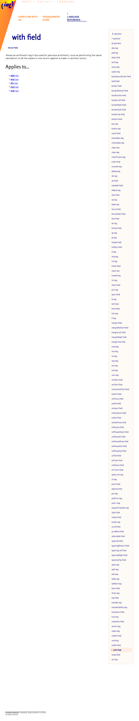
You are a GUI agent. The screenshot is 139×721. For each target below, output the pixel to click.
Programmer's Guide (51, 18)
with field (117, 650)
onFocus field (117, 398)
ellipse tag (116, 190)
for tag (114, 223)
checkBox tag (118, 138)
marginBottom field (120, 327)
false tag (115, 204)
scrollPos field (118, 531)
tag (15, 75)
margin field (117, 323)
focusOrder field (118, 214)
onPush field (117, 460)
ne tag (114, 356)
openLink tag (117, 474)
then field (116, 588)
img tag (115, 256)
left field (115, 304)
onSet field (116, 417)
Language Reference (73, 18)
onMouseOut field (119, 446)
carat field (116, 133)
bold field (115, 81)
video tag (116, 631)
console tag (117, 166)
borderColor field (119, 95)
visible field (116, 635)
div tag (114, 176)
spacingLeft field (119, 550)
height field (116, 242)
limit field (116, 308)
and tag (115, 62)
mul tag (115, 351)
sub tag (115, 574)
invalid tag (116, 275)
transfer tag (117, 602)
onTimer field (117, 470)
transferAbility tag (119, 607)
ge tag (114, 233)
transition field (118, 612)
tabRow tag (116, 583)
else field (115, 195)
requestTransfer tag (120, 507)
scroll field (116, 526)
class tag (115, 147)
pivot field (116, 484)
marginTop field (118, 342)
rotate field (116, 517)
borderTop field (118, 114)
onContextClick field (120, 389)
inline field (116, 266)
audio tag (116, 71)
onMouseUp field (119, 451)
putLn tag (116, 503)
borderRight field (119, 105)
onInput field (117, 408)
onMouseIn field (118, 436)
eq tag (114, 199)
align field (116, 57)
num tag (115, 375)
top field (115, 598)
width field (116, 645)
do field (115, 180)
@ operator (116, 43)
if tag (114, 252)
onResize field (118, 465)
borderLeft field (118, 100)
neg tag (115, 361)
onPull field (116, 455)
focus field (116, 209)
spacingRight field (119, 555)
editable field (117, 185)
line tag (115, 313)
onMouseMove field (120, 441)
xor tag (115, 659)
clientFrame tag (118, 157)
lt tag (114, 318)
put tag (115, 493)
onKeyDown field (119, 413)
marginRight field (119, 337)
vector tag (116, 626)
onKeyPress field (119, 422)
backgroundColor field (121, 76)
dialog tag (116, 171)
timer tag (115, 593)
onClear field (117, 380)
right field (116, 512)
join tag (115, 289)
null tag (115, 370)
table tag (115, 579)
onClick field (117, 384)
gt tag (114, 237)
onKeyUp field (118, 427)
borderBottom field (120, 90)
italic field (116, 285)
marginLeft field (119, 332)
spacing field (117, 541)
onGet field (116, 403)
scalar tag (116, 522)
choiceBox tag (118, 143)
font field (115, 218)
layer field (116, 294)
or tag (114, 479)
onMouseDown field (120, 432)
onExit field (116, 394)
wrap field (116, 654)
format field (116, 228)
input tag (115, 270)
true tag (115, 617)
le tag (114, 299)
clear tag (115, 152)
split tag (115, 569)
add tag (115, 52)
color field (116, 161)
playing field (117, 489)
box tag (115, 124)
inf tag (114, 261)
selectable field (118, 536)
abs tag (115, 48)
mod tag (115, 346)
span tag (115, 564)
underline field (118, 621)
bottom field (117, 119)
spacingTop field (119, 560)
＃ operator (116, 34)
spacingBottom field (120, 545)
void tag (115, 640)
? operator (116, 38)
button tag (116, 128)
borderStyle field (119, 109)
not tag (115, 365)
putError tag (117, 498)
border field (116, 86)
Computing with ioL (28, 18)
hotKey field (117, 247)
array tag (115, 67)
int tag (114, 280)
